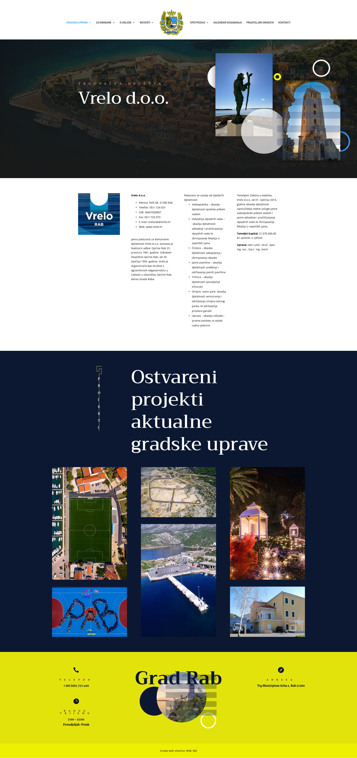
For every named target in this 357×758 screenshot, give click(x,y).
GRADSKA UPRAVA (77, 22)
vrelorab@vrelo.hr (159, 222)
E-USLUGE (125, 22)
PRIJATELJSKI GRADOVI (260, 22)
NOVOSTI (145, 22)
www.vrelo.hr (154, 227)
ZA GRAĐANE (103, 22)
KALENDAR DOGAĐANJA (227, 22)
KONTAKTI (284, 22)
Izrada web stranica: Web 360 (178, 750)
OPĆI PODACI (197, 22)
